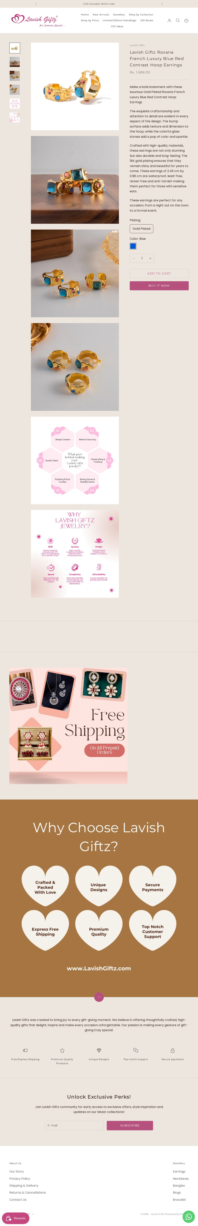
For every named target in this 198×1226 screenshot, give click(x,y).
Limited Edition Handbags (119, 20)
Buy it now (159, 285)
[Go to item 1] (14, 48)
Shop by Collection (141, 14)
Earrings (179, 1171)
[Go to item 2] (14, 62)
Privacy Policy (19, 1178)
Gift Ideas (117, 26)
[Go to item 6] (14, 117)
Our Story (16, 1171)
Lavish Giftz (137, 45)
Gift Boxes (146, 20)
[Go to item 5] (14, 103)
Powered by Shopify (177, 1214)
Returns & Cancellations (27, 1192)
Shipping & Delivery (23, 1185)
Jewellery (119, 14)
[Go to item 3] (14, 75)
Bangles (179, 1185)
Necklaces (181, 1178)
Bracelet (179, 1199)
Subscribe (130, 1125)
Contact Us (17, 1199)
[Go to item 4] (14, 89)
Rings (177, 1192)
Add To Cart (159, 273)
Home (85, 14)
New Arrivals (101, 14)
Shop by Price (90, 20)
